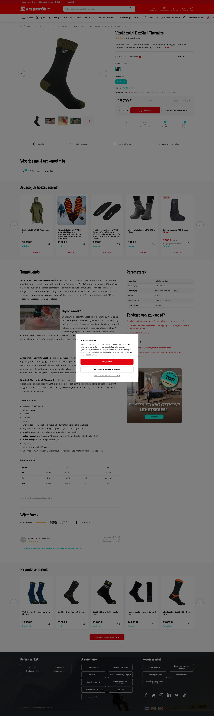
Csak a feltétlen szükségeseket (107, 376)
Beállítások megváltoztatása (107, 369)
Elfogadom (107, 362)
